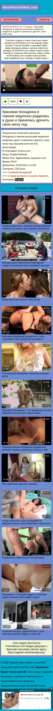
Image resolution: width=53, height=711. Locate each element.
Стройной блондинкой (20, 172)
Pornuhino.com (16, 55)
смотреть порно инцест (37, 58)
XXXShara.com (22, 43)
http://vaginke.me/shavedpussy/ (26, 652)
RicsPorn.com (22, 50)
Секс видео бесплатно (26, 642)
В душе (19, 179)
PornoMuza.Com (15, 646)
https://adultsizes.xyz (14, 58)
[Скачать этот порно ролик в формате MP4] (27, 101)
